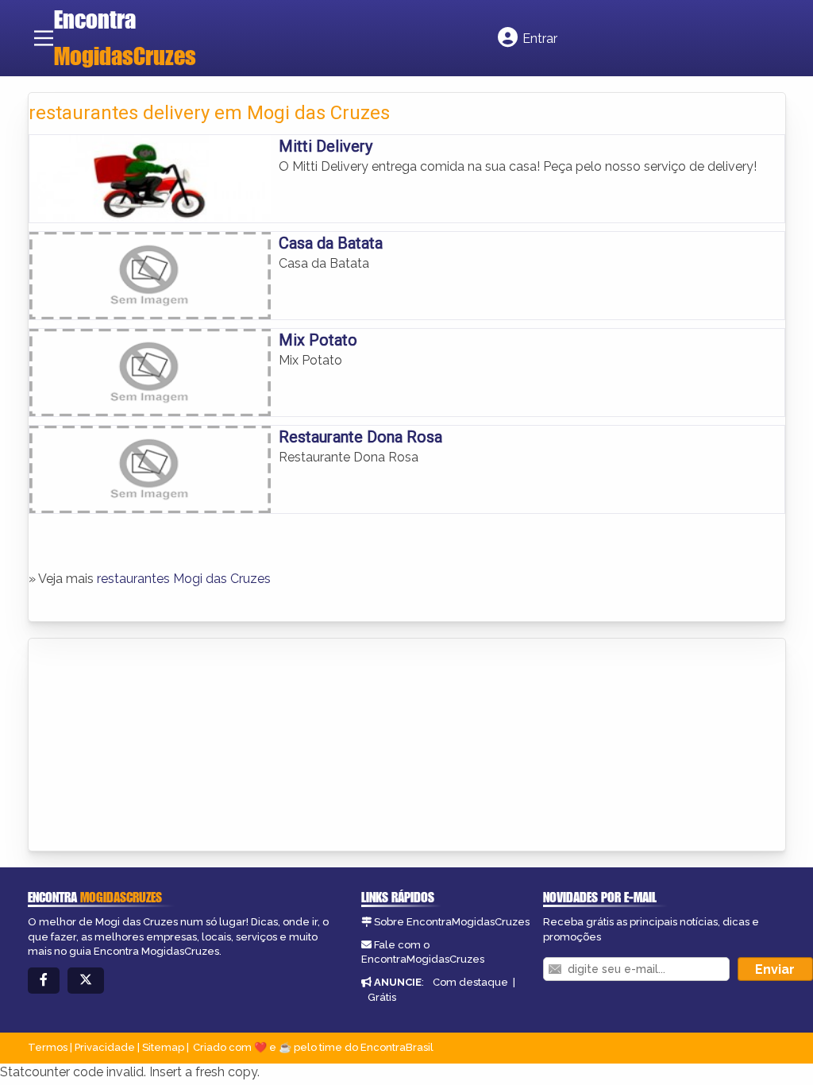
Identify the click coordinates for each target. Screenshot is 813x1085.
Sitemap (163, 1047)
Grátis (382, 997)
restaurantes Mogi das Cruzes (184, 578)
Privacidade (105, 1047)
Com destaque (470, 982)
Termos (47, 1047)
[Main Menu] (44, 38)
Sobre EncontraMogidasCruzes (452, 922)
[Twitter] (85, 980)
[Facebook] (44, 980)
